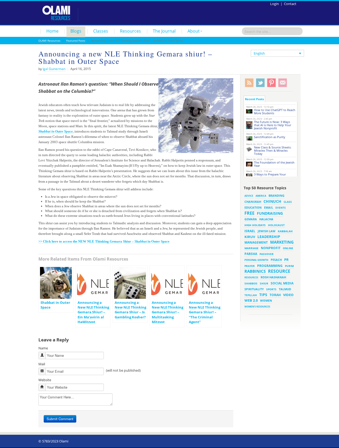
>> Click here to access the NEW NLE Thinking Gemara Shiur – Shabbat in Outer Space (104, 241)
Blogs (75, 31)
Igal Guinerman (54, 69)
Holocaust (276, 225)
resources (251, 277)
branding (276, 195)
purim (289, 266)
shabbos (250, 283)
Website (44, 379)
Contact (290, 3)
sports (271, 289)
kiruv (249, 236)
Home (52, 31)
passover (267, 254)
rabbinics (255, 271)
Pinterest (271, 82)
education (253, 207)
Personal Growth (256, 260)
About (194, 31)
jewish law (266, 231)
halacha (266, 219)
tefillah (250, 295)
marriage (251, 248)
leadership (268, 236)
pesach (276, 260)
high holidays (255, 225)
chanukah (252, 202)
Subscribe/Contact (282, 82)
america (261, 195)
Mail (41, 364)
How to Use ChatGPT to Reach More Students (274, 111)
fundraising (270, 213)
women (266, 300)
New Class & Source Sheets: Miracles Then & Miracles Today (272, 150)
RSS (249, 82)
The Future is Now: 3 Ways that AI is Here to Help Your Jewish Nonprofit (272, 125)
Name (43, 348)
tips (263, 294)
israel (249, 231)
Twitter (260, 82)
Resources (130, 31)
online (288, 248)
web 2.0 (251, 300)
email (268, 207)
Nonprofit (270, 248)
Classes (100, 31)
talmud (285, 289)
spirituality (254, 289)
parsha (250, 254)
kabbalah (285, 231)
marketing (282, 242)
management (256, 242)
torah (275, 295)
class (288, 202)
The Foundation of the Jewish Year (274, 164)
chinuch (272, 201)
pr (286, 259)
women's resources (257, 306)
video (288, 294)
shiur (264, 283)
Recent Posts (254, 99)
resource (279, 271)
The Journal (164, 31)
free (249, 213)
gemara (250, 219)
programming (270, 265)
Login (274, 3)
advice (248, 195)
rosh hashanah (273, 277)
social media (282, 283)
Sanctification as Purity (269, 137)
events (280, 207)
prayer (249, 266)
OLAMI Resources (49, 40)
